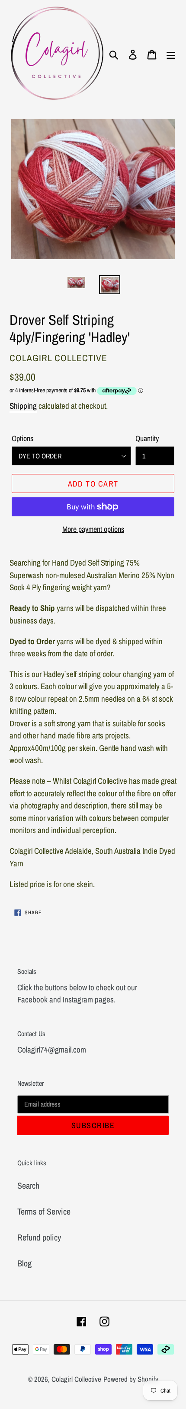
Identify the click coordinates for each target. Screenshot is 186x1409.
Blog (24, 1263)
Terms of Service (44, 1211)
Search (28, 1185)
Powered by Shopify (130, 1379)
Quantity (147, 438)
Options (22, 438)
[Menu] (170, 54)
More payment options (93, 529)
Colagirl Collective (76, 1379)
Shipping (23, 405)
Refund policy (39, 1237)
